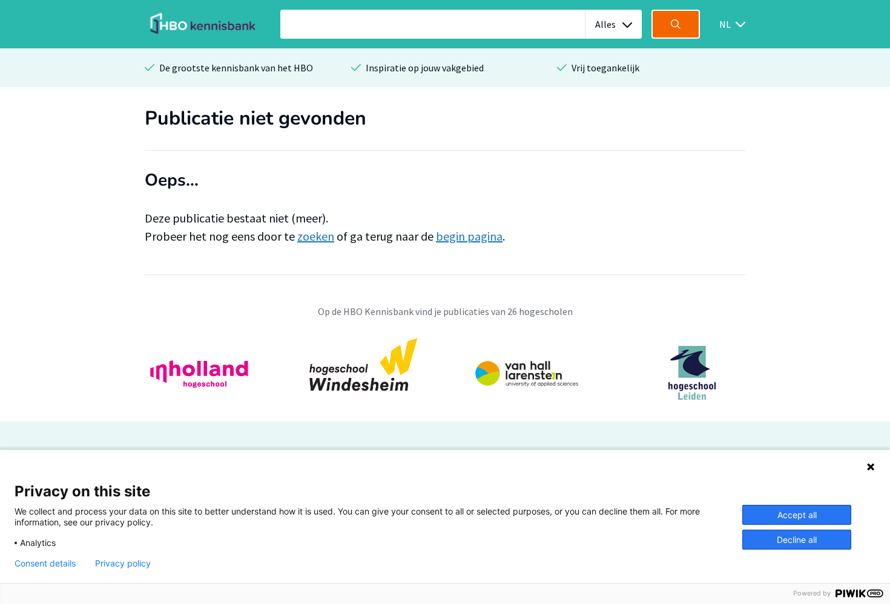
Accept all (797, 515)
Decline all (797, 539)
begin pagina (469, 236)
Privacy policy (123, 563)
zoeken (315, 236)
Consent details (45, 563)
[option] (445, 373)
